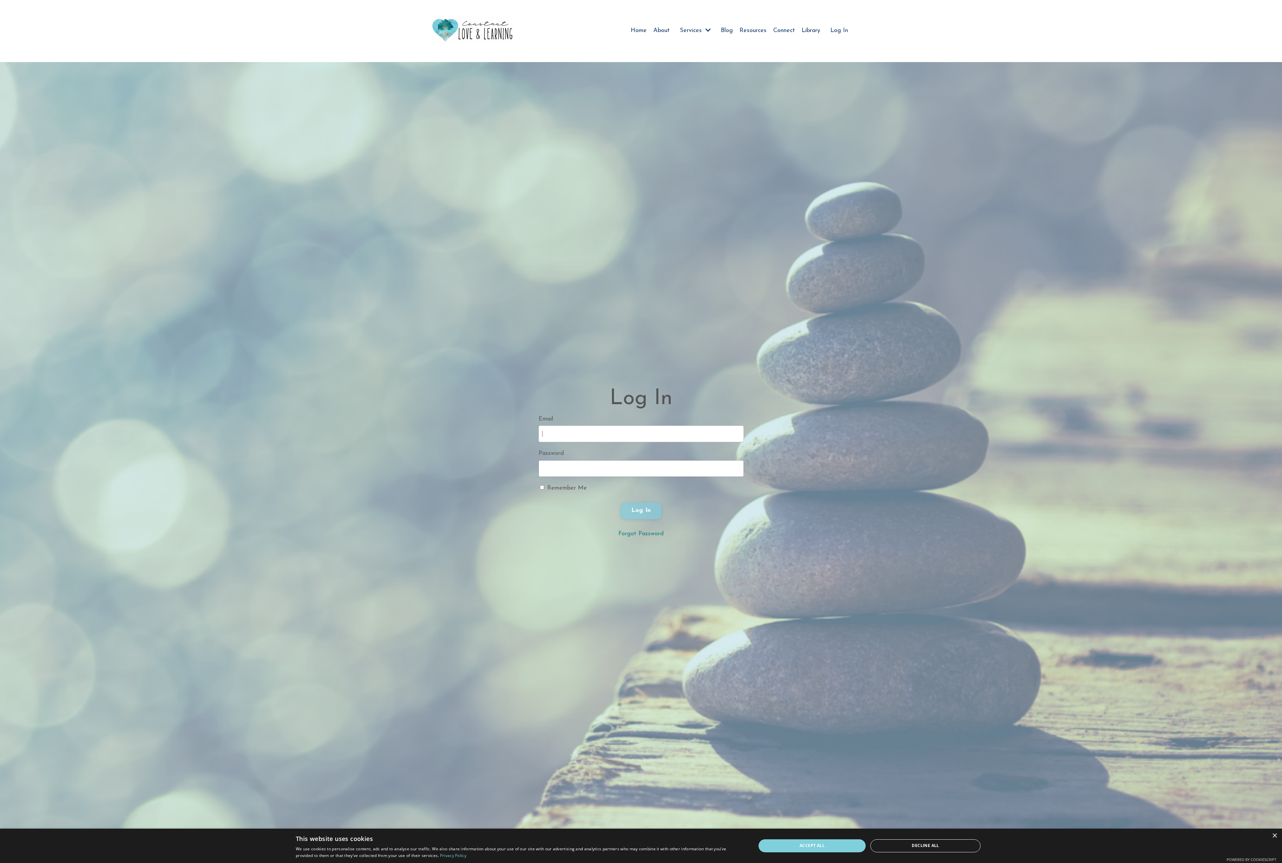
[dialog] (641, 846)
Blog (727, 31)
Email (546, 419)
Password (551, 454)
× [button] (1274, 835)
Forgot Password (641, 534)
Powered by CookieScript (1251, 859)
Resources (753, 31)
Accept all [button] (812, 845)
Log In (839, 31)
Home (639, 31)
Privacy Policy (453, 855)
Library (811, 31)
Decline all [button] (925, 845)
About (661, 31)
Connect (784, 31)
